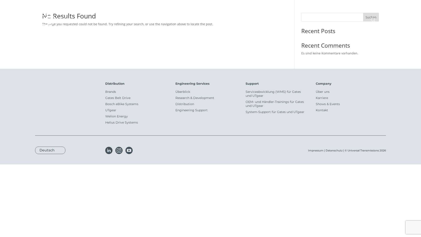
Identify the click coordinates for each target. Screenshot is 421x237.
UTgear (110, 110)
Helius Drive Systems (121, 122)
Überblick (182, 92)
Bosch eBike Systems (121, 104)
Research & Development (194, 98)
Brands (110, 92)
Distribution (184, 104)
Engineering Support (191, 110)
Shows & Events (328, 104)
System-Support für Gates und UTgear (275, 112)
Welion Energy (116, 116)
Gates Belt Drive (117, 98)
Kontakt (322, 110)
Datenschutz (334, 150)
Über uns (323, 92)
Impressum (315, 150)
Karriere (322, 98)
